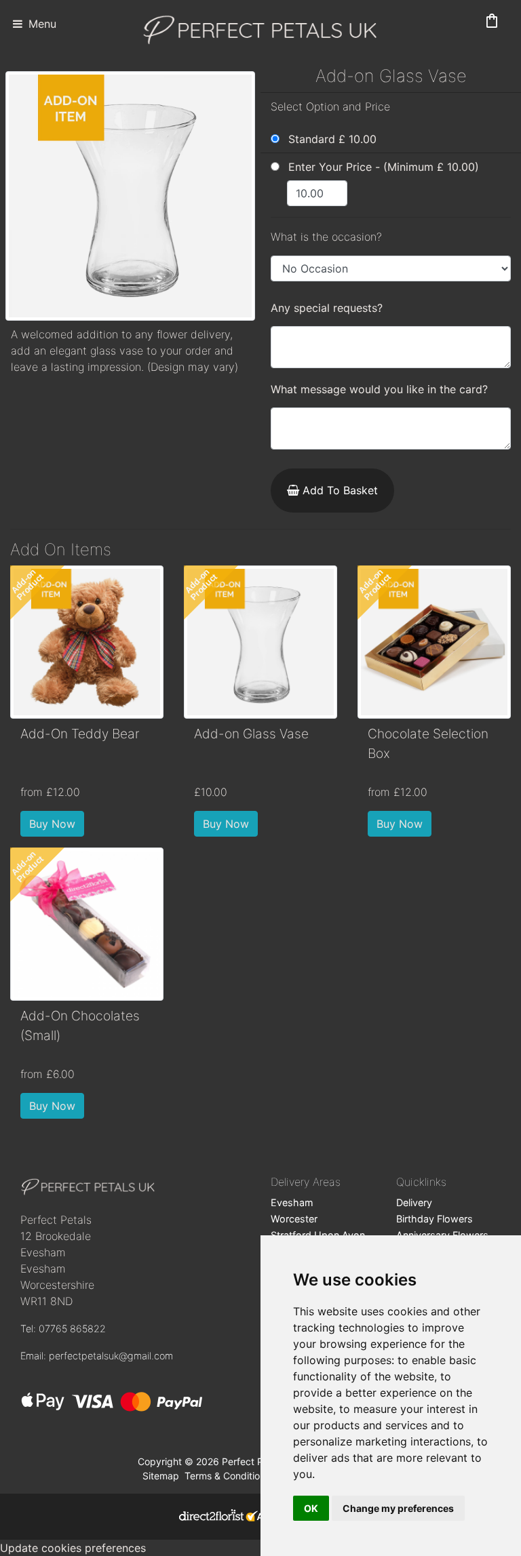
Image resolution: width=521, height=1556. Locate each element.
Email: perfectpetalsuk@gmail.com (96, 1355)
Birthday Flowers (434, 1218)
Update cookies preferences (73, 1548)
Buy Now (52, 824)
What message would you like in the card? (379, 389)
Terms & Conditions (227, 1475)
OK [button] (311, 1508)
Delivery (414, 1202)
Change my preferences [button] (398, 1508)
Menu (40, 24)
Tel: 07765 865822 (63, 1328)
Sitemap (160, 1475)
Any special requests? (327, 308)
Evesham (292, 1202)
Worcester (294, 1218)
